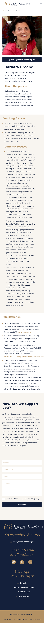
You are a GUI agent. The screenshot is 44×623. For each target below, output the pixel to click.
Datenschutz (26, 614)
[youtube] (14, 562)
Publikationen (24, 592)
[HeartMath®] (17, 596)
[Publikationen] (16, 591)
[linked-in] (22, 562)
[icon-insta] (30, 562)
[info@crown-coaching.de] (11, 541)
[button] (41, 4)
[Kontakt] (18, 583)
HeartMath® (24, 596)
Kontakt (23, 583)
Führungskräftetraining (24, 587)
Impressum (14, 614)
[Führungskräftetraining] (12, 587)
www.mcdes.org (24, 332)
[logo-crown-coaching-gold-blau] (17, 4)
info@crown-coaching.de (23, 542)
